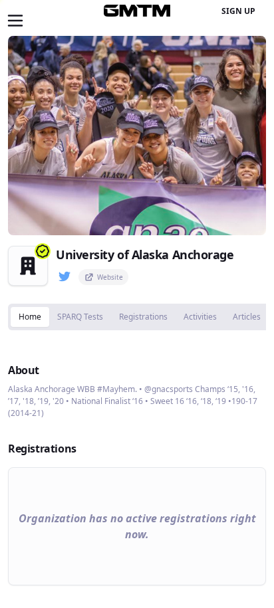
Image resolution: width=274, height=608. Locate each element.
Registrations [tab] (143, 316)
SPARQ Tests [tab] (80, 316)
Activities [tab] (200, 316)
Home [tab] (30, 316)
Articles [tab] (247, 316)
